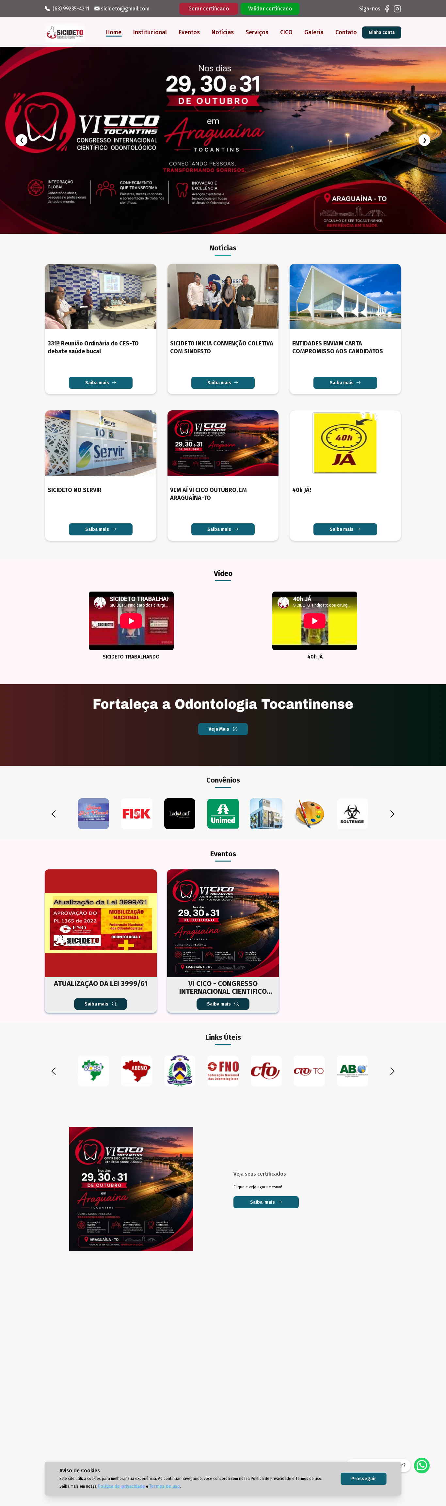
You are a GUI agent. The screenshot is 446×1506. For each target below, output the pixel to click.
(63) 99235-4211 (71, 9)
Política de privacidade (121, 1486)
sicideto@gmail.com (125, 9)
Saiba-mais (262, 1141)
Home (113, 32)
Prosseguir (363, 1479)
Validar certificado (270, 9)
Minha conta (382, 32)
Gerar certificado (208, 9)
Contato (346, 32)
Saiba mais (97, 322)
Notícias (223, 32)
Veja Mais (219, 668)
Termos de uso (164, 1486)
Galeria (314, 32)
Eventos (189, 32)
